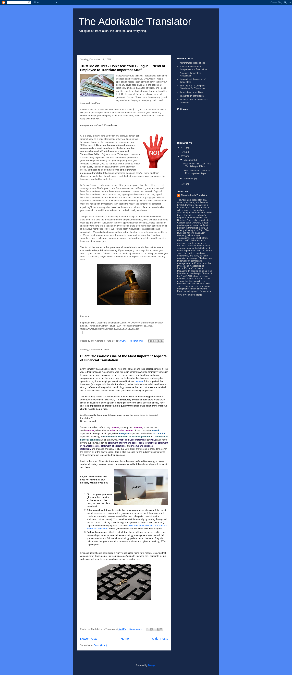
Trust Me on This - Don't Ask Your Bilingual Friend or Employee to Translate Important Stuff (122, 68)
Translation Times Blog (191, 92)
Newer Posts (88, 638)
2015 (183, 156)
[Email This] (149, 341)
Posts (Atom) (100, 645)
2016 (183, 152)
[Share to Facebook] (159, 341)
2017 (183, 147)
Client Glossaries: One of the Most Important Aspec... (197, 172)
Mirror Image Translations (192, 63)
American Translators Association (190, 74)
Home (125, 638)
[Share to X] (155, 341)
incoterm (140, 381)
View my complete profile (189, 295)
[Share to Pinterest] (162, 341)
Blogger (151, 665)
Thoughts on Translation (192, 96)
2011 (183, 184)
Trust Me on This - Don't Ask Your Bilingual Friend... (197, 165)
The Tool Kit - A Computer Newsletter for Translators (192, 87)
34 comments (136, 341)
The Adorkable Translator (134, 21)
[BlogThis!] (152, 341)
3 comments (135, 629)
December (189, 160)
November (189, 178)
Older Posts (160, 638)
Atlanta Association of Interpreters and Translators (193, 68)
